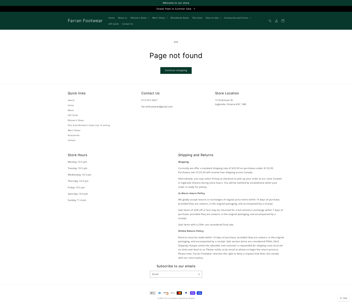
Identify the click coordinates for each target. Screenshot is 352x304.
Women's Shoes (76, 120)
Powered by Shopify (186, 298)
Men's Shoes (74, 130)
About (71, 110)
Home (71, 105)
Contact (71, 140)
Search (71, 100)
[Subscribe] (199, 274)
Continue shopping (176, 70)
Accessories (74, 135)
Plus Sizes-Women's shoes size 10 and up (89, 125)
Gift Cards (73, 115)
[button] (270, 21)
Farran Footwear (171, 298)
